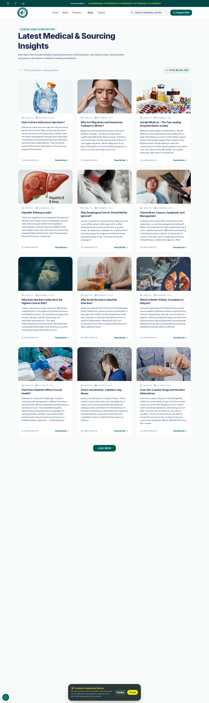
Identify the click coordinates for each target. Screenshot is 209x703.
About (65, 12)
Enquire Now (182, 12)
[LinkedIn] (23, 3)
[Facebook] (15, 3)
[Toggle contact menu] (5, 697)
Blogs (90, 12)
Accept (132, 692)
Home (55, 12)
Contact (101, 12)
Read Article (61, 160)
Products (76, 12)
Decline (120, 692)
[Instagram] (8, 3)
